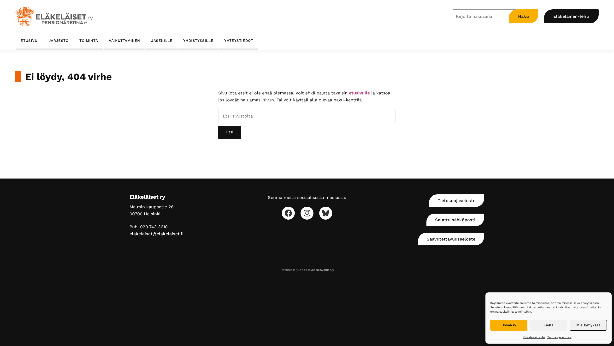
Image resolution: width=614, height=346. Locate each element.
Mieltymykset (588, 325)
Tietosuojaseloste (559, 337)
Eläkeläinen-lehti (571, 16)
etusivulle (359, 92)
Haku (523, 16)
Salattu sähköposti (455, 219)
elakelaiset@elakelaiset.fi (156, 233)
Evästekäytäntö (534, 337)
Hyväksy (509, 325)
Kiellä (548, 325)
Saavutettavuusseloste (451, 238)
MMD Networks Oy (321, 270)
